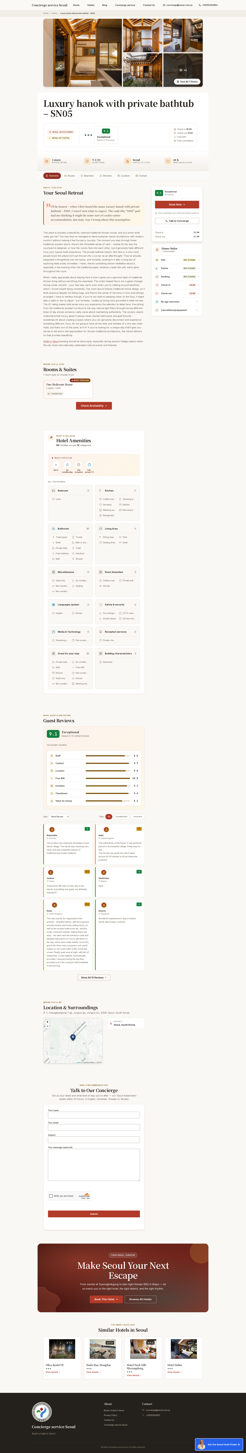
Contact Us (149, 5)
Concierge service (125, 5)
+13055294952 (210, 5)
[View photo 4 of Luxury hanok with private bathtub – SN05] (142, 70)
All (109, 817)
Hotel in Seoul (51, 341)
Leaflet (78, 1062)
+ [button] (47, 1022)
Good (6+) (138, 817)
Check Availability (92, 405)
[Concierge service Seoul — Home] (65, 1412)
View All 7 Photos (189, 81)
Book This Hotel (104, 1299)
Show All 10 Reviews (92, 977)
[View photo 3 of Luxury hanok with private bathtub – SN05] (183, 35)
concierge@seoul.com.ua (179, 5)
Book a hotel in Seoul (114, 1410)
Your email (53, 1122)
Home (76, 5)
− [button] (47, 1026)
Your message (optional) (60, 1147)
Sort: (45, 816)
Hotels (90, 5)
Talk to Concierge (179, 220)
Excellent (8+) (122, 817)
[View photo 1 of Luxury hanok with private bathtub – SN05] (82, 53)
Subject (52, 1135)
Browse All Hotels (140, 1299)
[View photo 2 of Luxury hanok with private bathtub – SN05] (142, 35)
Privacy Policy (110, 1415)
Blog (104, 5)
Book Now (175, 204)
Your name (53, 1110)
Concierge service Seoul (49, 5)
